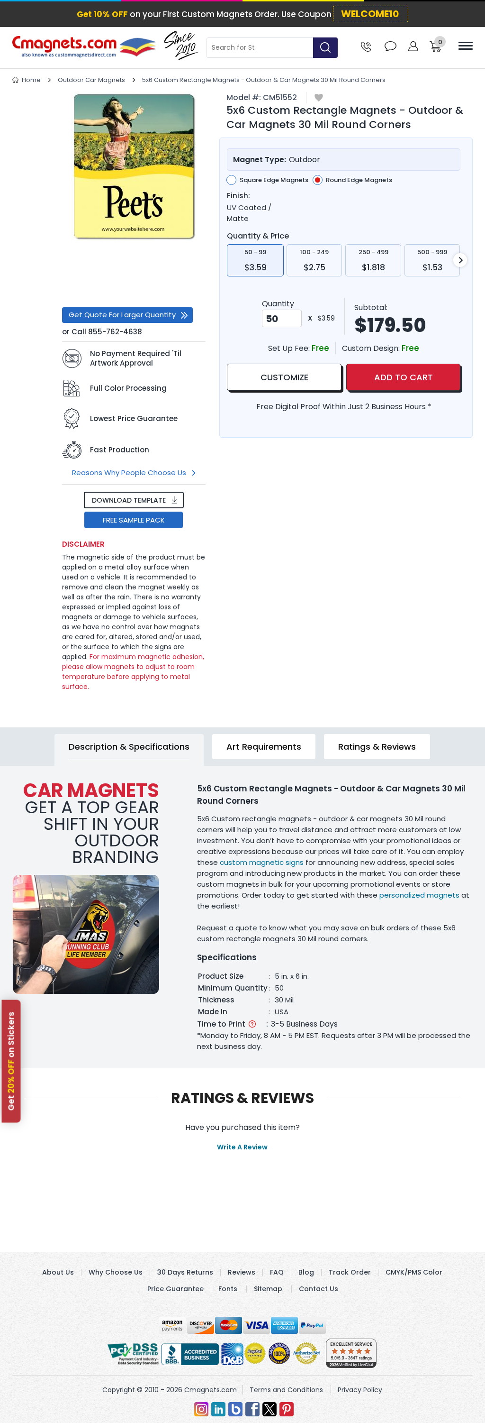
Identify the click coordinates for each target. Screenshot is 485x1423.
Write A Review (242, 1147)
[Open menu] (465, 46)
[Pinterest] (286, 1409)
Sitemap (268, 1289)
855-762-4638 (115, 332)
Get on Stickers (11, 1061)
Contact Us (318, 1289)
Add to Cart (403, 377)
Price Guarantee (175, 1289)
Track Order (350, 1272)
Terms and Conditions (286, 1390)
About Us (58, 1272)
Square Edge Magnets (274, 180)
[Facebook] (252, 1409)
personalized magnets (419, 895)
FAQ (277, 1272)
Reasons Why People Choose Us (129, 472)
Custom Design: (372, 348)
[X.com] (269, 1409)
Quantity (278, 303)
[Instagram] (201, 1409)
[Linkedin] (218, 1409)
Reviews (241, 1272)
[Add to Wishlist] (319, 98)
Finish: (238, 196)
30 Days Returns (185, 1272)
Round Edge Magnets (359, 180)
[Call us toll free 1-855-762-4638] (366, 46)
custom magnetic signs (262, 862)
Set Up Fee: (290, 348)
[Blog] (235, 1409)
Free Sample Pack (134, 520)
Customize (284, 377)
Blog (306, 1272)
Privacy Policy (360, 1390)
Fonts (227, 1289)
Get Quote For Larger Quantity (122, 315)
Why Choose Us (116, 1272)
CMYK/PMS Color (414, 1272)
